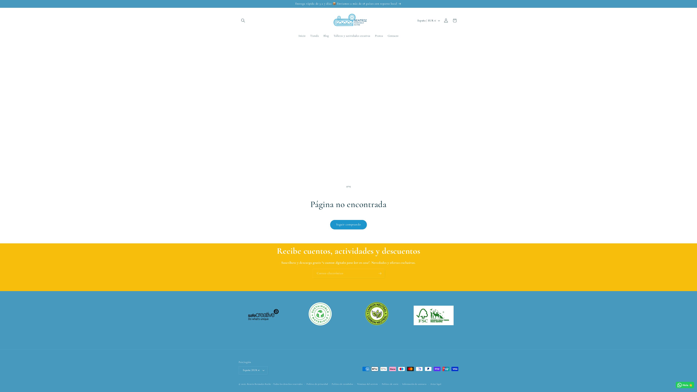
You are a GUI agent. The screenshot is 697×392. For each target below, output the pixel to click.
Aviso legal (435, 384)
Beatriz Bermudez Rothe (259, 384)
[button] (243, 20)
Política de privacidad (317, 384)
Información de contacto (414, 384)
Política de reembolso (342, 384)
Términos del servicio (367, 384)
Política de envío (390, 384)
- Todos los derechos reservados (287, 384)
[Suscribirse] (380, 273)
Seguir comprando (348, 224)
